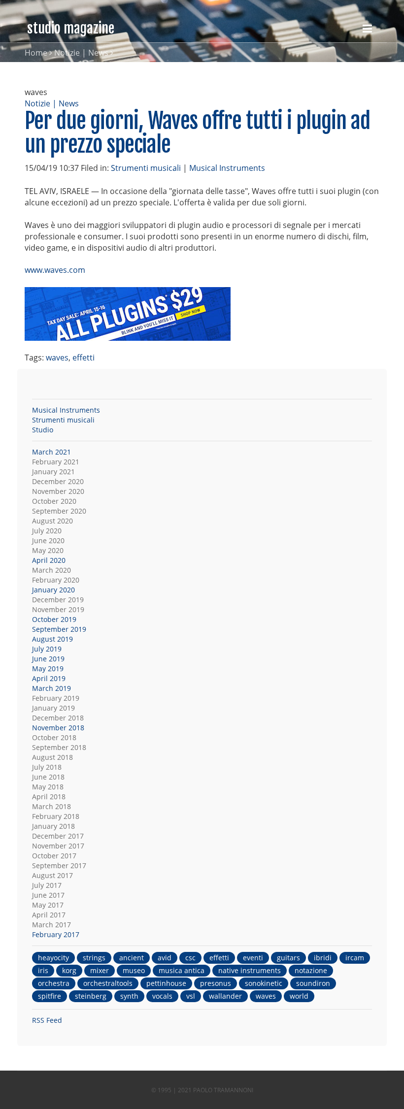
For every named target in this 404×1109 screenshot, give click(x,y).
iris (43, 970)
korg (69, 970)
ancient (131, 957)
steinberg (90, 996)
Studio (42, 429)
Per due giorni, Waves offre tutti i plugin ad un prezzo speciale (197, 132)
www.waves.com (55, 269)
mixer (99, 970)
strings (94, 957)
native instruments (249, 970)
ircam (354, 957)
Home (36, 52)
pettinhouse (166, 983)
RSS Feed (47, 1020)
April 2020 (49, 560)
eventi (253, 957)
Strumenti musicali (146, 168)
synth (129, 996)
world (299, 996)
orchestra (53, 983)
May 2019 (48, 668)
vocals (162, 996)
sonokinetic (263, 983)
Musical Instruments (227, 168)
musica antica (181, 970)
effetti (83, 357)
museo (134, 970)
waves (57, 357)
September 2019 (59, 629)
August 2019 (52, 639)
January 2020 (53, 589)
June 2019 (48, 658)
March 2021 (51, 452)
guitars (288, 957)
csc (190, 957)
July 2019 (47, 648)
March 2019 (51, 688)
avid (164, 957)
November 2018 (58, 727)
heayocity (53, 957)
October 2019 (54, 619)
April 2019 (49, 678)
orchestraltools (108, 983)
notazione (311, 970)
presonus (215, 983)
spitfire (49, 996)
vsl (190, 996)
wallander (225, 996)
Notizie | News (81, 52)
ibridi (323, 957)
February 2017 (55, 934)
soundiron (313, 983)
